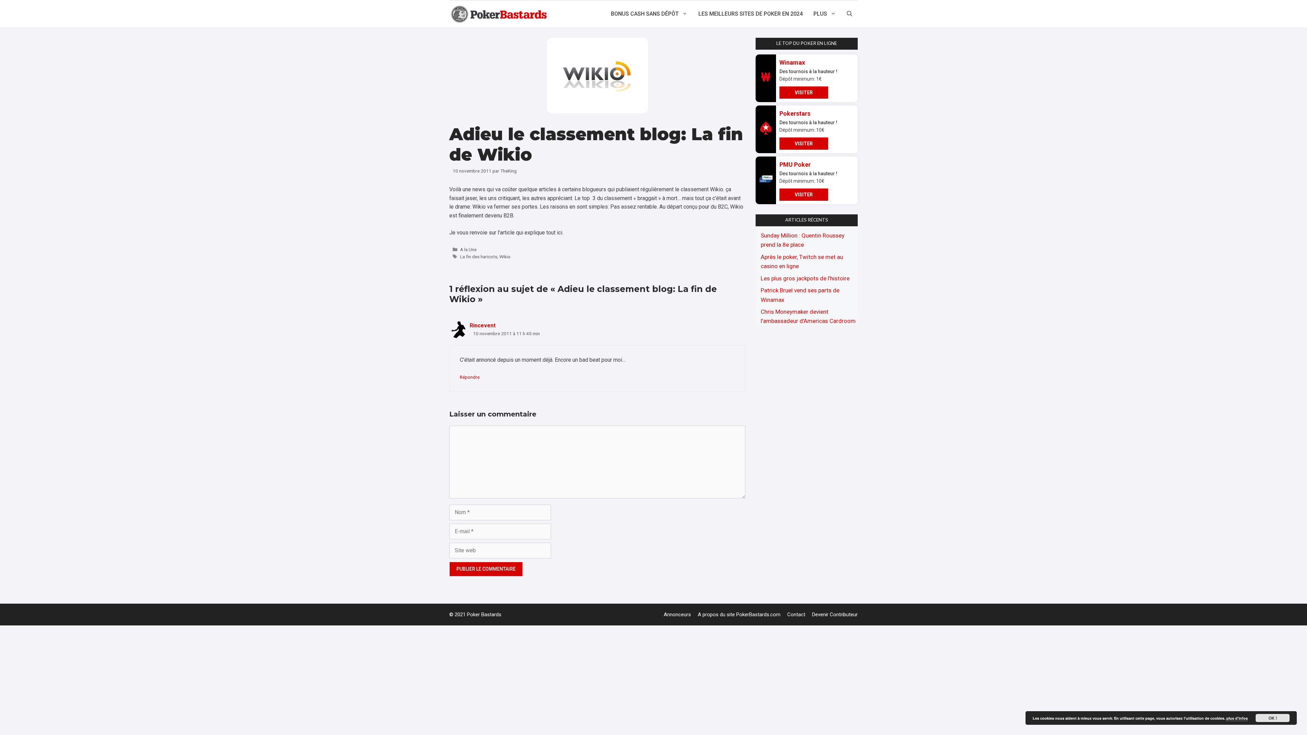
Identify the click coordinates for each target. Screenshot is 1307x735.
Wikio (505, 256)
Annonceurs (677, 614)
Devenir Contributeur (835, 614)
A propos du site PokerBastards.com (739, 614)
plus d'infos (1237, 718)
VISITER (804, 92)
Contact (796, 614)
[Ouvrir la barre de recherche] (849, 14)
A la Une (468, 249)
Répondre (470, 377)
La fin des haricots (478, 256)
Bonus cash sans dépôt (645, 14)
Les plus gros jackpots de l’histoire (805, 278)
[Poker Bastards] (499, 14)
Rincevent (483, 325)
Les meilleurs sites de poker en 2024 (750, 14)
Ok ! (1273, 718)
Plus (820, 14)
